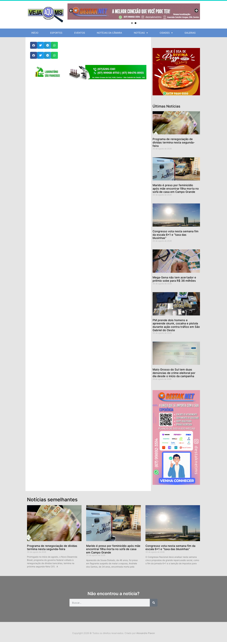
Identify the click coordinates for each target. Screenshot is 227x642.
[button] (33, 45)
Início (34, 32)
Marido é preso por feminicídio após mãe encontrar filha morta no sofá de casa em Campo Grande (176, 188)
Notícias (139, 32)
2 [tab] (135, 23)
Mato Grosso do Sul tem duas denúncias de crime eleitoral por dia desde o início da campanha (174, 373)
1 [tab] (132, 23)
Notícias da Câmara (109, 32)
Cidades (165, 32)
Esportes (56, 32)
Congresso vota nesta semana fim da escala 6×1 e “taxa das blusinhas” (175, 235)
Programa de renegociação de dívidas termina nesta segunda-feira (174, 142)
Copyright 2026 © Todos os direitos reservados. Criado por (113, 633)
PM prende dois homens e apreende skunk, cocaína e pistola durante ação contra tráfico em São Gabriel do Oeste (176, 325)
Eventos (79, 32)
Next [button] (196, 10)
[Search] (154, 603)
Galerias (190, 32)
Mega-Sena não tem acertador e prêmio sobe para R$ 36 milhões (174, 279)
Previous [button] (71, 10)
